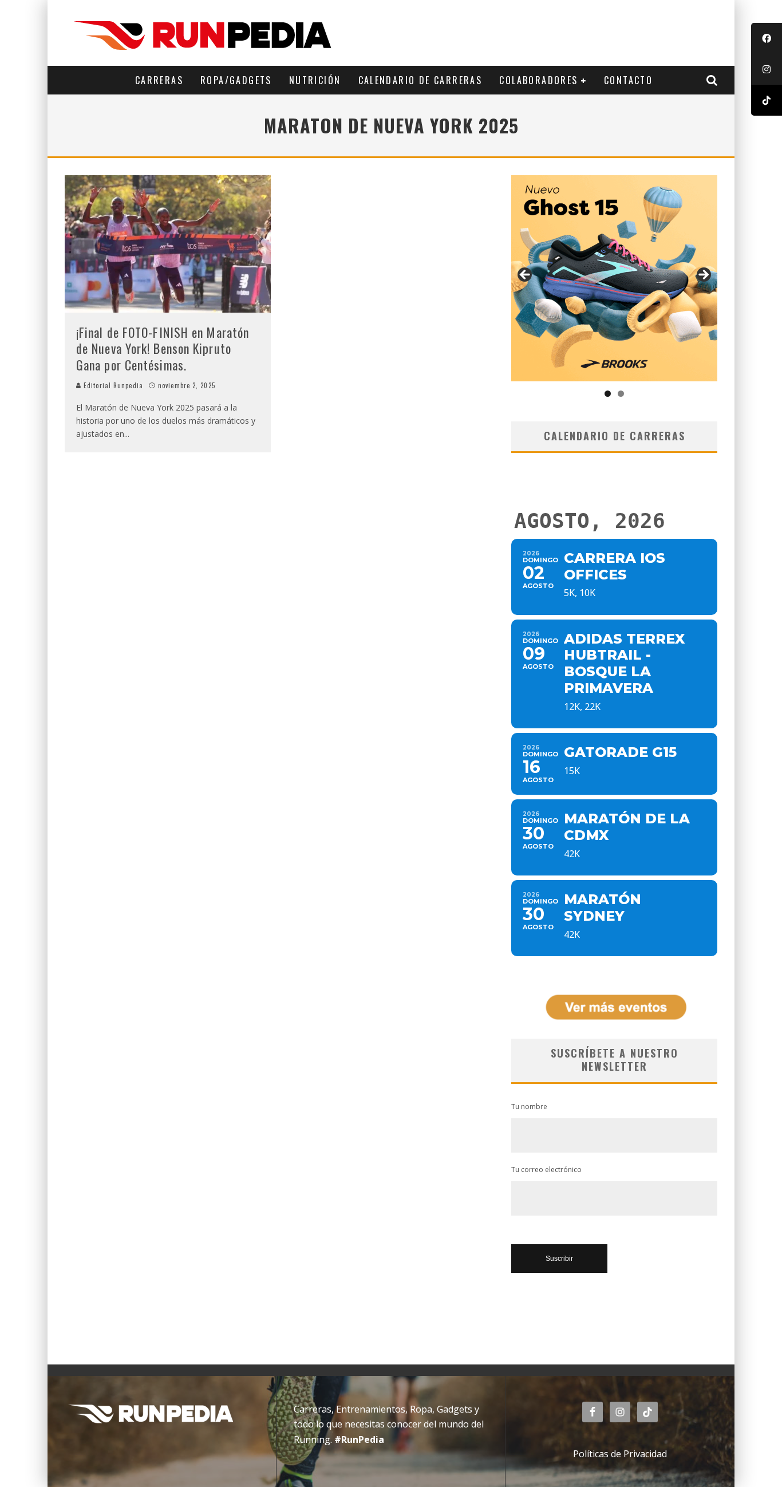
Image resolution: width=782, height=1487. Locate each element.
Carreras (159, 80)
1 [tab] (608, 394)
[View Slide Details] (614, 278)
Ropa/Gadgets (236, 80)
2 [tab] (621, 394)
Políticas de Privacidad (620, 1453)
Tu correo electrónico (546, 1169)
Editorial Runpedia (112, 385)
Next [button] (703, 275)
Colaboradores (538, 80)
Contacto (628, 80)
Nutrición (315, 80)
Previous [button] (525, 275)
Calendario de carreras (420, 80)
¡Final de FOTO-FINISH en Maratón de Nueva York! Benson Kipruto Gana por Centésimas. (162, 348)
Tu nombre (529, 1106)
